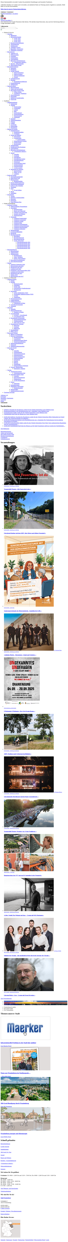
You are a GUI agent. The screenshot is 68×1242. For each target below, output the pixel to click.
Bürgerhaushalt (15, 251)
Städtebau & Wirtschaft (10, 278)
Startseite (3, 1240)
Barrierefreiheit (29, 1240)
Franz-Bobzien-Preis (16, 202)
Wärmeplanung (18, 352)
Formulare (13, 56)
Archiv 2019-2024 (19, 240)
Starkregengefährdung (20, 342)
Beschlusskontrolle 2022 (23, 245)
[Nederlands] (2, 18)
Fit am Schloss (18, 190)
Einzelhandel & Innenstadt (17, 318)
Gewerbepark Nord (19, 316)
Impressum (9, 1240)
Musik (12, 191)
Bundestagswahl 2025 (16, 267)
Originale (16, 327)
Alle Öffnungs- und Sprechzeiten (9, 1188)
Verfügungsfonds (18, 321)
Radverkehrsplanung (19, 377)
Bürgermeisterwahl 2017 (17, 276)
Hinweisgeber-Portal (16, 65)
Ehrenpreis (13, 200)
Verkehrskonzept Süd (19, 373)
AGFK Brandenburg (19, 380)
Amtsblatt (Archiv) (15, 47)
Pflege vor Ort (17, 172)
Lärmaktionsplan (15, 385)
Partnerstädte (14, 126)
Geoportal (13, 306)
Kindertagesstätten (19, 132)
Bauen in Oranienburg (16, 336)
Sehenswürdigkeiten (19, 75)
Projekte (13, 282)
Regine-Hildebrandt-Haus (17, 182)
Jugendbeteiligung (18, 160)
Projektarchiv (17, 290)
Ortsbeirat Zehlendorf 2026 (18, 264)
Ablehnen (3, 12)
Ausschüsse (14, 208)
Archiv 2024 (17, 40)
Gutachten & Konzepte (17, 304)
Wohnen (13, 121)
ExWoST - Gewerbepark (20, 315)
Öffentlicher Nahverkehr (17, 386)
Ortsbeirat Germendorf (20, 220)
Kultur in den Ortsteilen (17, 185)
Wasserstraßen (14, 389)
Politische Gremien (12, 205)
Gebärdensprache (15, 78)
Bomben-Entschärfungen (17, 43)
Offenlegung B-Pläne (19, 303)
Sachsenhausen (18, 113)
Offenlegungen (14, 254)
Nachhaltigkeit (14, 330)
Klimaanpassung (18, 355)
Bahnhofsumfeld (18, 284)
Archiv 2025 (17, 38)
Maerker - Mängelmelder (17, 63)
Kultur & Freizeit (11, 175)
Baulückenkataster (19, 337)
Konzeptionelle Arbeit (19, 163)
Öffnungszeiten (15, 55)
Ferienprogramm (18, 166)
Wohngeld (13, 345)
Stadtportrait (14, 104)
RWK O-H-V (14, 331)
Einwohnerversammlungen (18, 260)
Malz (15, 111)
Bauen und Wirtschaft (19, 211)
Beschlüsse (17, 236)
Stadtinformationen (12, 102)
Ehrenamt (13, 199)
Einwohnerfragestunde (16, 261)
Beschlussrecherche (19, 239)
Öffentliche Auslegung (16, 50)
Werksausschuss (18, 215)
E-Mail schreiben (5, 1208)
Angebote (16, 156)
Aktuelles (9, 34)
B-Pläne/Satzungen (16, 301)
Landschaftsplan (15, 300)
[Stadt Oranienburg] (9, 13)
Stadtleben (6, 101)
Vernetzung (17, 162)
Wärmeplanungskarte (19, 353)
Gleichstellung (14, 59)
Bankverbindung (5, 1214)
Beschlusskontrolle (15, 234)
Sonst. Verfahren (18, 257)
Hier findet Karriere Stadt (17, 90)
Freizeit (16, 77)
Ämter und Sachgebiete (17, 89)
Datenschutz (21, 1240)
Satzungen (13, 68)
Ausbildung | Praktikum (20, 93)
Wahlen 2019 (14, 275)
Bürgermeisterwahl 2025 (17, 266)
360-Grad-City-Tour (19, 322)
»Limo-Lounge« (18, 168)
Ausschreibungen (15, 95)
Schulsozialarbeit (18, 165)
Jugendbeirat (17, 157)
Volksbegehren (14, 252)
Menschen (16, 325)
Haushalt (13, 80)
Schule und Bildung (16, 135)
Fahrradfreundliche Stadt (17, 374)
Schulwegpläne (21, 139)
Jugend (12, 153)
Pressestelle (14, 96)
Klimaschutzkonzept (19, 356)
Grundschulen (17, 138)
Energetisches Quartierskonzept (22, 288)
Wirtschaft (10, 307)
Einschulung (17, 136)
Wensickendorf (18, 115)
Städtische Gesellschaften (17, 98)
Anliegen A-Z (14, 53)
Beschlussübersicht (19, 237)
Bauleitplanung (18, 255)
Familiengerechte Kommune (18, 147)
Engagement (10, 194)
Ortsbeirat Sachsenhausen (20, 224)
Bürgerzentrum (14, 179)
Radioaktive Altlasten (19, 368)
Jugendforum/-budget (19, 159)
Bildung (16, 362)
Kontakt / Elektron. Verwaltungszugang (11, 1211)
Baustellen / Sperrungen (17, 49)
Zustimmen (10, 12)
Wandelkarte (17, 364)
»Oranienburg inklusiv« (20, 62)
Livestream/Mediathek (16, 232)
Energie (16, 361)
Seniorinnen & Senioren (17, 169)
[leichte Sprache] (2, 17)
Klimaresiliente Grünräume (21, 365)
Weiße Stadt (17, 287)
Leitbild (13, 123)
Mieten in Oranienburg (17, 334)
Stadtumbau (17, 297)
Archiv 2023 (17, 41)
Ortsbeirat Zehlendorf (19, 229)
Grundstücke (17, 339)
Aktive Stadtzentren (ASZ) (21, 292)
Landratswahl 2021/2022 (17, 272)
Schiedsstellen (14, 57)
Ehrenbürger (14, 127)
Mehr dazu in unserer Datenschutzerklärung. (13, 9)
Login (47, 1240)
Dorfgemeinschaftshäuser (17, 184)
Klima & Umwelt (11, 348)
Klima (12, 349)
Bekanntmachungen (16, 37)
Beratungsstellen (18, 181)
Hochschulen (17, 144)
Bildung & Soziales (12, 129)
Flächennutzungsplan (16, 298)
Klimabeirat (17, 359)
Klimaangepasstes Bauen (20, 340)
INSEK (13, 281)
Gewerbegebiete (15, 313)
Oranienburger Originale (17, 324)
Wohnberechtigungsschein (17, 346)
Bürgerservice (11, 52)
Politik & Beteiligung (9, 203)
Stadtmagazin (14, 46)
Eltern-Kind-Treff (15, 178)
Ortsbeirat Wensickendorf (20, 227)
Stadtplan (13, 118)
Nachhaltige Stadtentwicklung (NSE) (23, 294)
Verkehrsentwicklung (16, 371)
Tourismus (13, 187)
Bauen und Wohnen (12, 333)
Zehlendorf (17, 117)
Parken (12, 382)
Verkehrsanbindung (16, 120)
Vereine (13, 196)
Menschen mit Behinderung (18, 60)
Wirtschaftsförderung (16, 310)
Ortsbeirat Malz (18, 223)
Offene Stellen (17, 92)
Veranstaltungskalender (17, 176)
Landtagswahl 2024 (16, 269)
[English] (4, 18)
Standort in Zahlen (19, 312)
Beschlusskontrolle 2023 (23, 243)
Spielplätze (13, 193)
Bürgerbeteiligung (12, 249)
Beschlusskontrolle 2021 (23, 246)
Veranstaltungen (15, 44)
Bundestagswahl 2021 (16, 273)
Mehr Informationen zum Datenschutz (11, 25)
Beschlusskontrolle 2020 (23, 248)
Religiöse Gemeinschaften (17, 197)
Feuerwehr (13, 99)
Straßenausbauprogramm (17, 391)
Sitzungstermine (15, 230)
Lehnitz (16, 110)
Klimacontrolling (18, 358)
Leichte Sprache (15, 71)
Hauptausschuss (18, 209)
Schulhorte (17, 133)
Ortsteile (13, 105)
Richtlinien (13, 69)
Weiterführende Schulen (20, 141)
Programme (14, 291)
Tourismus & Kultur (9, 392)
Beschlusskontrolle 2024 (23, 242)
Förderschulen (17, 142)
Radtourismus (17, 379)
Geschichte (13, 124)
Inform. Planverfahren (19, 258)
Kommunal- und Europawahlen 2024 (20, 270)
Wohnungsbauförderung (17, 343)
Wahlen (9, 263)
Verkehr (9, 370)
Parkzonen (16, 383)
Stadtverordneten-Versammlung (19, 206)
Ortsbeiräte (13, 217)
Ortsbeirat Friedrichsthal (20, 218)
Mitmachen (17, 328)
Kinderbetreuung (15, 130)
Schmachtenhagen (18, 114)
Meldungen (14, 35)
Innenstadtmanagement (20, 319)
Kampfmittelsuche (15, 83)
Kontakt (15, 1240)
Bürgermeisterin (15, 87)
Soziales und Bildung (19, 214)
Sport (12, 188)
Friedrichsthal (17, 107)
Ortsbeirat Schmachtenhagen (21, 226)
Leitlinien (16, 174)
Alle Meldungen (5, 428)
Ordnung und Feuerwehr (20, 212)
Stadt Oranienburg (19, 72)
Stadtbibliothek (14, 145)
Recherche (13, 233)
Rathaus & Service (9, 32)
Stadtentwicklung (11, 279)
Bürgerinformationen (12, 66)
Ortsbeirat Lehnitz (18, 221)
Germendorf (17, 108)
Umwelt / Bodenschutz (17, 367)
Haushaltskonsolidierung (20, 81)
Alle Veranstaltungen (6, 998)
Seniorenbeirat (17, 171)
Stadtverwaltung (18, 74)
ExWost (16, 295)
